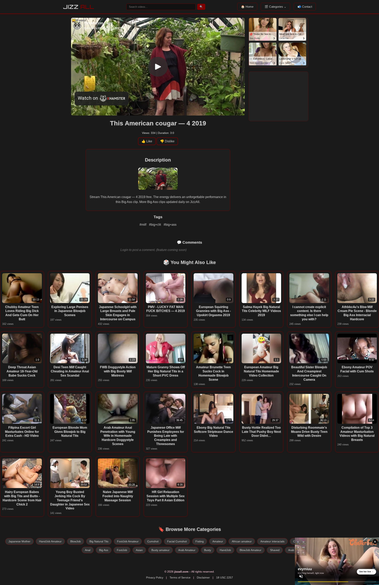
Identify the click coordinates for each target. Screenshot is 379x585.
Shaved (275, 550)
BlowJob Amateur (250, 550)
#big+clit (155, 224)
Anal (87, 550)
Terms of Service (180, 577)
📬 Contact (304, 6)
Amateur (217, 541)
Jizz (78, 6)
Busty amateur (160, 550)
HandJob (225, 550)
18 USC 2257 (224, 577)
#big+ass (170, 224)
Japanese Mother (19, 541)
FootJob (122, 550)
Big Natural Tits (98, 541)
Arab (291, 550)
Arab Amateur (186, 550)
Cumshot (153, 541)
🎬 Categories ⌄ (275, 6)
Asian (139, 550)
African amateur (242, 541)
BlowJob (75, 541)
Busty (207, 550)
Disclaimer (203, 577)
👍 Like (147, 141)
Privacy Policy (154, 577)
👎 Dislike (167, 141)
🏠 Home (247, 6)
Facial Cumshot (177, 541)
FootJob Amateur (128, 541)
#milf (143, 224)
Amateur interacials (272, 541)
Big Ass (103, 550)
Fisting (199, 541)
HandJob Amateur (50, 541)
